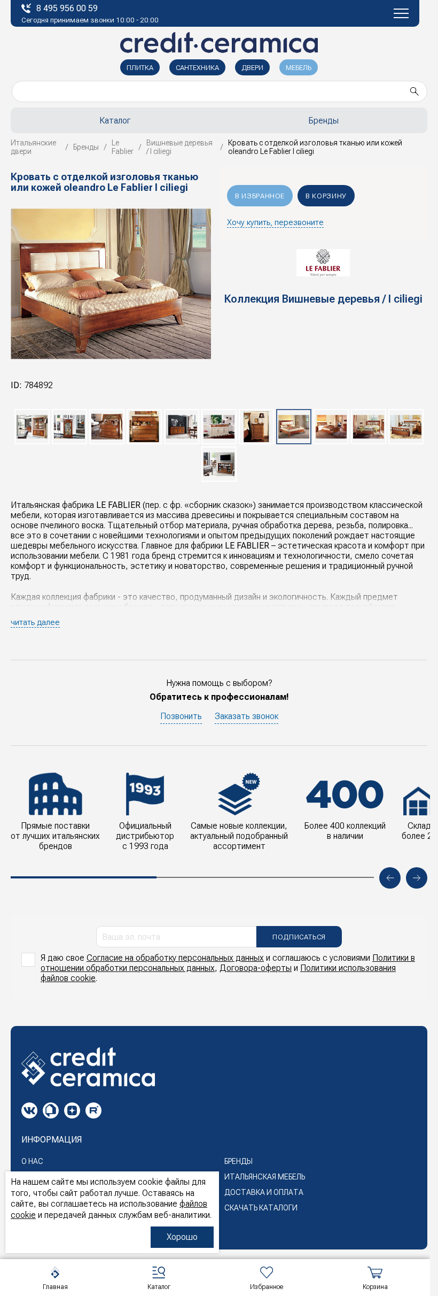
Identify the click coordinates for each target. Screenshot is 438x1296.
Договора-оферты (256, 968)
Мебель (298, 68)
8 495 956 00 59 (67, 8)
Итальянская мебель (264, 1176)
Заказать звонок (246, 716)
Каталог (114, 120)
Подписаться (299, 937)
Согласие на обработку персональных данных (175, 958)
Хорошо (182, 1237)
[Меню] (401, 13)
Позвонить (181, 716)
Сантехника (197, 68)
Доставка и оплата (263, 1192)
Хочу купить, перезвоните (275, 222)
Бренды (238, 1161)
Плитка (140, 68)
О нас (32, 1161)
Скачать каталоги (261, 1208)
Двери (252, 68)
